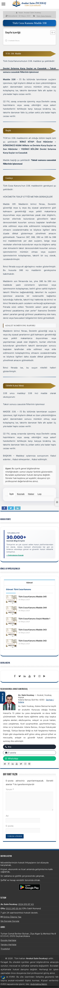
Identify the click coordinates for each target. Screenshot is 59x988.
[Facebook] (14, 676)
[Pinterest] (29, 763)
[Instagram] (25, 763)
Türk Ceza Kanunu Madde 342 (32, 640)
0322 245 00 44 (14, 908)
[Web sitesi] (4, 763)
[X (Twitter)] (21, 763)
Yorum (10, 789)
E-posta (9, 826)
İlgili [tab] (11, 494)
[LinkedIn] (24, 676)
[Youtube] (29, 676)
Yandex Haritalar (8, 944)
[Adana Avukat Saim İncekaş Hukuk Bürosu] (29, 3)
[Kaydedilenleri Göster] (57, 502)
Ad (7, 815)
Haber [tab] (31, 494)
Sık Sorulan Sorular (10, 921)
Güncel (29, 583)
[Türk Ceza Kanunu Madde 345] (11, 599)
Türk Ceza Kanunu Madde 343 (32, 629)
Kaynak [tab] (21, 494)
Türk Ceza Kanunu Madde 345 (32, 596)
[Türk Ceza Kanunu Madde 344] (11, 610)
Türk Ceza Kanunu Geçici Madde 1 (34, 618)
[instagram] (39, 676)
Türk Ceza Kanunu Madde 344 (32, 607)
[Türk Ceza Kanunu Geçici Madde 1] (11, 621)
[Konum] (34, 676)
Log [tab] (39, 494)
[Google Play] (44, 676)
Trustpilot (5, 948)
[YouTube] (16, 763)
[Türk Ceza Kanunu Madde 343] (11, 632)
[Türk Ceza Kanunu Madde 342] (11, 643)
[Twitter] (19, 676)
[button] (2, 698)
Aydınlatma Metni (38, 984)
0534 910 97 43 (26, 904)
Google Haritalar (8, 940)
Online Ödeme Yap (12, 917)
